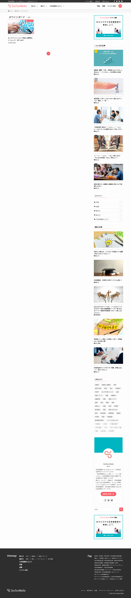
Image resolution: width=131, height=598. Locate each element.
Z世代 (96, 556)
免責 (95, 590)
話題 (117, 392)
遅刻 (104, 409)
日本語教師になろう (102, 219)
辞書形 (116, 406)
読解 (104, 399)
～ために (97, 424)
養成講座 (109, 417)
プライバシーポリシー (106, 590)
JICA (117, 563)
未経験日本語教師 (109, 563)
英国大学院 (98, 388)
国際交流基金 (106, 565)
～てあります (113, 424)
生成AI (101, 556)
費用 (107, 402)
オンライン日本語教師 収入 (102, 574)
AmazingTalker (117, 569)
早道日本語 (98, 572)
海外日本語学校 (119, 560)
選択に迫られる (113, 409)
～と (105, 427)
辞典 (110, 406)
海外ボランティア (117, 558)
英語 (105, 388)
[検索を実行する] (121, 509)
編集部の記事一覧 (108, 494)
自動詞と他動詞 (106, 385)
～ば (96, 431)
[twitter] (117, 1)
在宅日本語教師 (109, 567)
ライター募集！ (89, 1)
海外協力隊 (98, 565)
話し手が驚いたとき (107, 392)
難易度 (118, 413)
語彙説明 (97, 399)
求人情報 (50, 559)
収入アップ (108, 558)
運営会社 (97, 1)
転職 (104, 406)
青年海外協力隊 (109, 560)
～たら (105, 424)
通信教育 (97, 409)
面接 (103, 417)
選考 (96, 413)
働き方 (98, 211)
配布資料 (103, 413)
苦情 (115, 385)
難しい (97, 558)
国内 (27, 559)
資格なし (97, 406)
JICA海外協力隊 (99, 560)
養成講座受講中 (99, 420)
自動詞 (97, 385)
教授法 (33, 556)
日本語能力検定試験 (116, 556)
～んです (111, 431)
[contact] (122, 1)
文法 (27, 556)
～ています (98, 427)
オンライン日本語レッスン (102, 579)
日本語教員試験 (107, 572)
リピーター (109, 569)
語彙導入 (113, 395)
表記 (111, 388)
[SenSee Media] (17, 6)
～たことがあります (112, 420)
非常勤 (97, 417)
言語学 (97, 392)
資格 (113, 402)
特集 (98, 6)
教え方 (98, 215)
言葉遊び (117, 388)
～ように (103, 431)
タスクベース (115, 572)
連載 (103, 6)
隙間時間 (111, 413)
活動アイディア (43, 556)
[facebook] (114, 1)
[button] (120, 5)
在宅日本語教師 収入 (117, 576)
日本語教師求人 (99, 567)
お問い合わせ (105, 1)
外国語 (102, 558)
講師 (96, 402)
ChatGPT (107, 556)
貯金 (102, 402)
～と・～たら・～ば (115, 427)
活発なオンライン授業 (116, 579)
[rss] (119, 1)
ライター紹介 (111, 6)
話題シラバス (99, 395)
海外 (33, 559)
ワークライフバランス (117, 565)
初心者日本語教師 (99, 569)
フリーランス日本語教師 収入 (102, 576)
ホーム (83, 590)
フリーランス (41, 559)
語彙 (107, 395)
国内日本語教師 (99, 563)
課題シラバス (112, 399)
